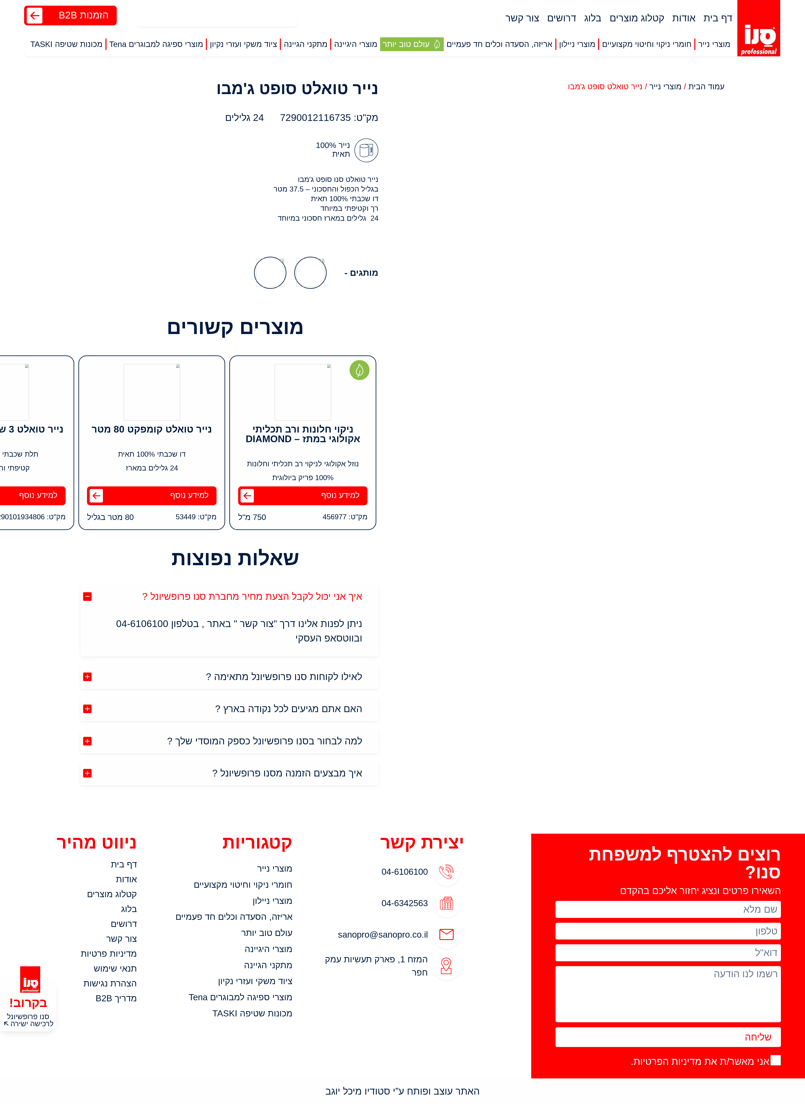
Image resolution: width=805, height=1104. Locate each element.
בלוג (592, 18)
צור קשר (522, 18)
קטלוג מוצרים (637, 18)
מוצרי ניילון (272, 901)
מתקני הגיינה (268, 965)
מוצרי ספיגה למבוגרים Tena (240, 997)
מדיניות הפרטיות (668, 1061)
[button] (714, 44)
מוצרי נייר (665, 86)
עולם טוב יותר (266, 933)
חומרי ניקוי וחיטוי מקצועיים (243, 885)
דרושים (561, 18)
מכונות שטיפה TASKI (252, 1013)
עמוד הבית (706, 86)
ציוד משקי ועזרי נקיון (255, 981)
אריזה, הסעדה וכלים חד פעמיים (233, 917)
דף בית (718, 18)
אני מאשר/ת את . (700, 1061)
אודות (684, 18)
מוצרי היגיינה (268, 949)
